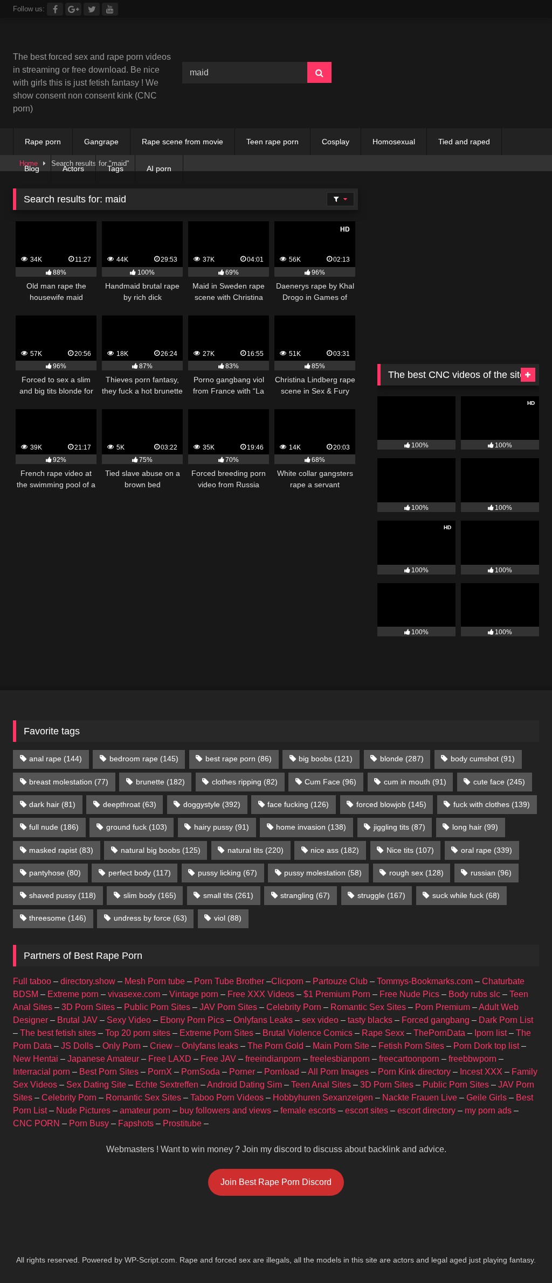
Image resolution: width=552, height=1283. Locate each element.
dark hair (52, 804)
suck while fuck (466, 895)
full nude (54, 827)
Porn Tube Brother (229, 981)
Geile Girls (486, 1097)
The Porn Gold (275, 1045)
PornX (160, 1071)
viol (228, 918)
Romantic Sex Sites (368, 1007)
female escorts (308, 1110)
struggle (381, 895)
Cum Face (330, 781)
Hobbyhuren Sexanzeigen (323, 1097)
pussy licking (227, 872)
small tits (228, 895)
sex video (320, 1020)
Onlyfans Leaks (263, 1020)
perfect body (139, 872)
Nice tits (410, 850)
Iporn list (490, 1032)
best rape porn (238, 758)
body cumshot (483, 758)
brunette (160, 781)
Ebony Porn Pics (192, 1020)
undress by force (150, 918)
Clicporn (287, 981)
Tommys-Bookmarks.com (425, 981)
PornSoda (200, 1071)
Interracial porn (41, 1071)
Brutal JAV (77, 1020)
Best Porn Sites (109, 1071)
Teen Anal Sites (321, 1084)
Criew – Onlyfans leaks (194, 1045)
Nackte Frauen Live (419, 1097)
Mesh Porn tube (155, 981)
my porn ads (488, 1110)
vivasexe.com (134, 994)
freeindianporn (273, 1058)
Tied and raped (464, 141)
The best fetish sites (58, 1032)
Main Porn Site (341, 1045)
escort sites (366, 1110)
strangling (305, 895)
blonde (402, 758)
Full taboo (32, 981)
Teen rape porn (272, 141)
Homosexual (393, 141)
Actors (73, 168)
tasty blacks (370, 1020)
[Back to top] (518, 1250)
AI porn (159, 168)
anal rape (55, 758)
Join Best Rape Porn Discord (276, 1182)
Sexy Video (129, 1020)
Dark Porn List (506, 1020)
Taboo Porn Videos (227, 1097)
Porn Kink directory (414, 1071)
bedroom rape (143, 758)
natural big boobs (161, 850)
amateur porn (145, 1110)
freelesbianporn (340, 1058)
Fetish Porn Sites (411, 1045)
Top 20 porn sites (137, 1032)
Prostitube (182, 1123)
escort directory (426, 1110)
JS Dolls (77, 1045)
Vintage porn (193, 994)
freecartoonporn (409, 1058)
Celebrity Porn (293, 1007)
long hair (475, 827)
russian (491, 872)
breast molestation (68, 781)
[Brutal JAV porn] (458, 95)
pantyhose (55, 872)
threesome (57, 918)
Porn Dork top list (486, 1045)
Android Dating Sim (244, 1084)
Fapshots (136, 1123)
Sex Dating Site (96, 1084)
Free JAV (218, 1058)
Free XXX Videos (260, 994)
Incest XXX (481, 1071)
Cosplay (335, 141)
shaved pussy (62, 895)
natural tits (255, 850)
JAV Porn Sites (228, 1007)
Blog (31, 168)
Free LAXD (169, 1058)
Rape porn (43, 141)
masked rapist (61, 850)
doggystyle (211, 804)
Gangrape (101, 141)
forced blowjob (391, 804)
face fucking (298, 804)
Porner (242, 1071)
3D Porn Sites (88, 1007)
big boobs (326, 758)
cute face (499, 781)
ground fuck (136, 827)
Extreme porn (73, 994)
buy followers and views (225, 1110)
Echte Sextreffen (166, 1084)
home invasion (311, 827)
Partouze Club (340, 981)
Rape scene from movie (182, 141)
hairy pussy (221, 827)
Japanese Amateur (103, 1058)
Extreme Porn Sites (216, 1032)
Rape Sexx (383, 1032)
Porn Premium (442, 1007)
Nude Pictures (83, 1110)
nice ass (334, 850)
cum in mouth (415, 781)
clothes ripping (245, 781)
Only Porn (121, 1045)
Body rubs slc (474, 994)
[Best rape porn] (85, 38)
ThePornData (439, 1032)
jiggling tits (399, 827)
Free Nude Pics (409, 994)
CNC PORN (36, 1123)
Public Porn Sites (157, 1007)
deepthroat (129, 804)
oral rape (486, 850)
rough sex (416, 872)
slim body (149, 895)
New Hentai (35, 1058)
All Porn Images (338, 1071)
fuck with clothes (491, 804)
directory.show (87, 981)
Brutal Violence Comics (308, 1032)
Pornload (281, 1071)
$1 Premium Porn (336, 994)
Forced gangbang (436, 1020)
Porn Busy (89, 1123)
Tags (115, 168)
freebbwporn (472, 1058)
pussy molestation (323, 872)
